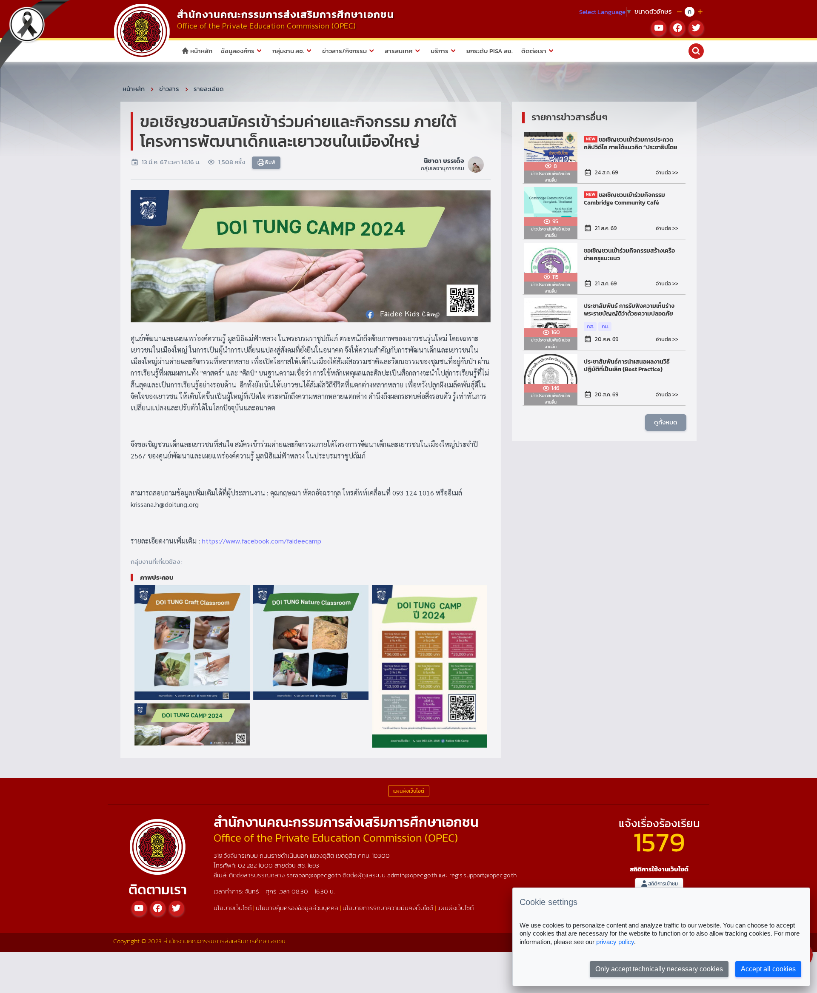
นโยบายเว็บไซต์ (232, 908)
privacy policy (615, 941)
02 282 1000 (256, 865)
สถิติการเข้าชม (663, 884)
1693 (313, 865)
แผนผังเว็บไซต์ (455, 908)
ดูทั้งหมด (665, 422)
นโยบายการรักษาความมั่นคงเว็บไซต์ (388, 908)
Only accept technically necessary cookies (659, 969)
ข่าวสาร (169, 89)
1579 (659, 842)
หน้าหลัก (200, 51)
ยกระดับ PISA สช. (489, 51)
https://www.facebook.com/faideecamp (261, 540)
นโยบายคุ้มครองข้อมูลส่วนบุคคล (297, 908)
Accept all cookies (768, 969)
